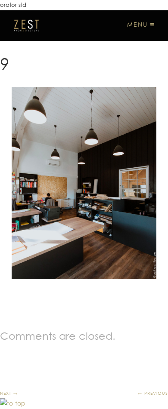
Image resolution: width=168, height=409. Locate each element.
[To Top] (12, 403)
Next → (9, 393)
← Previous (153, 393)
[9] (84, 183)
